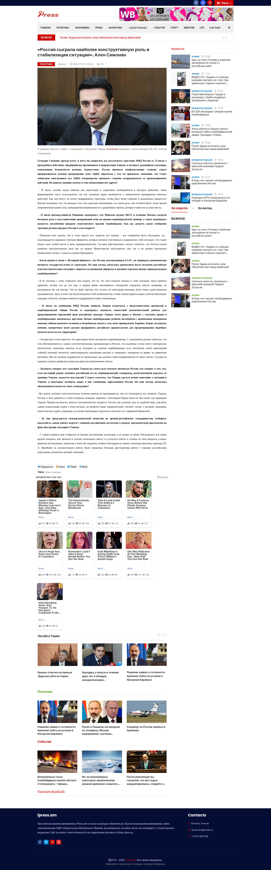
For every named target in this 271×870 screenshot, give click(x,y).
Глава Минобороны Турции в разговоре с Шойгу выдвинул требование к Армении (209, 97)
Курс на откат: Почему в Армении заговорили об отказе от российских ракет (211, 63)
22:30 (207, 56)
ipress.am (130, 860)
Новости (177, 49)
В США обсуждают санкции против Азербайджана (212, 113)
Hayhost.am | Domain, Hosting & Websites (142, 864)
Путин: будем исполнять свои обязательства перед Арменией (210, 147)
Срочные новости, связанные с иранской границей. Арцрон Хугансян (104, 37)
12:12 (207, 177)
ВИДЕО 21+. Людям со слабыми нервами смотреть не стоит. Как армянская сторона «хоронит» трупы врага (210, 81)
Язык (225, 3)
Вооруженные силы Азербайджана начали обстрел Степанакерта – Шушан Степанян (56, 782)
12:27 (220, 108)
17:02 (207, 125)
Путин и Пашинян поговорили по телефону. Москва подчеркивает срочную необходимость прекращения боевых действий (146, 680)
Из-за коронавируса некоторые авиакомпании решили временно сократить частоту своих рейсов (100, 782)
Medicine (189, 27)
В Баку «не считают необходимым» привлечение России (212, 182)
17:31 (207, 73)
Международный (202, 91)
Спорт (174, 27)
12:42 (207, 142)
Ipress (63, 64)
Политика (62, 27)
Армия (195, 56)
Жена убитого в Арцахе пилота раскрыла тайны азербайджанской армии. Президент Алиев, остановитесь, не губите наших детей (212, 135)
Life (202, 27)
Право (99, 27)
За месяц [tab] (205, 208)
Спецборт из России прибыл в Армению (146, 728)
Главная (45, 27)
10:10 (220, 194)
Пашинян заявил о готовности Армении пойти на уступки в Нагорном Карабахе (101, 676)
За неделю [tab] (179, 208)
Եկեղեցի (215, 27)
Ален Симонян (53, 472)
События (159, 27)
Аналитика (115, 27)
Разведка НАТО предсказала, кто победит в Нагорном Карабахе (211, 199)
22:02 (220, 91)
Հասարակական (138, 27)
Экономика (82, 27)
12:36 (220, 160)
